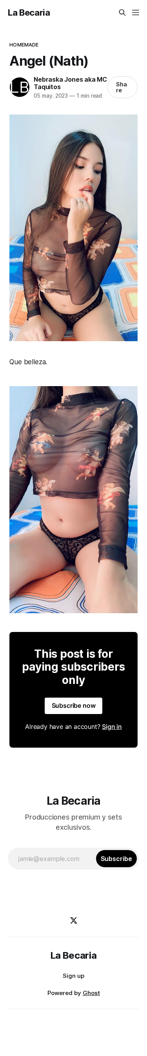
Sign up (73, 975)
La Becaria (29, 12)
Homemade (23, 44)
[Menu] (135, 12)
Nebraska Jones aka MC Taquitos (70, 83)
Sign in (112, 726)
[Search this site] (122, 12)
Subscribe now (74, 705)
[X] (74, 920)
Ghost (91, 993)
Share (121, 87)
